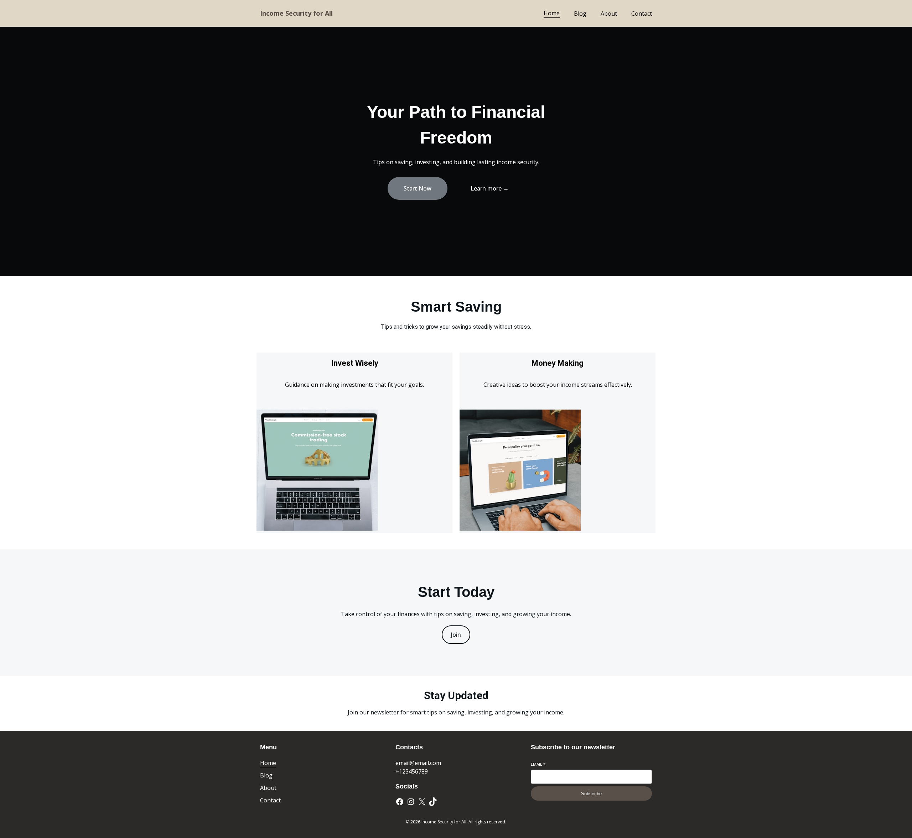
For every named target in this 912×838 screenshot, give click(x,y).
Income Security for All (296, 13)
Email (538, 764)
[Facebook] (399, 801)
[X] (422, 801)
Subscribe (591, 793)
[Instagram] (410, 801)
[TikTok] (433, 801)
